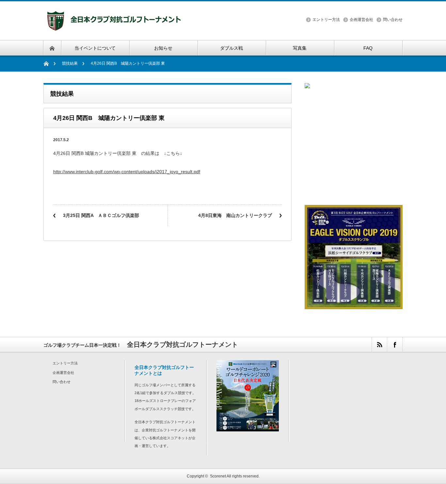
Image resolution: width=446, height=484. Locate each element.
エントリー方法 (326, 19)
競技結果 (70, 63)
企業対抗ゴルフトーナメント (165, 430)
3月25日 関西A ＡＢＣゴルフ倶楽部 (101, 215)
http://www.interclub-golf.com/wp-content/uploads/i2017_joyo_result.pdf (126, 171)
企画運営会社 (361, 19)
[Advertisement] (354, 153)
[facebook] (394, 344)
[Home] (49, 64)
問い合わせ (393, 19)
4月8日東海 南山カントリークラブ (235, 215)
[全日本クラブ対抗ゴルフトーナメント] (113, 29)
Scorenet (218, 476)
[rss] (379, 344)
